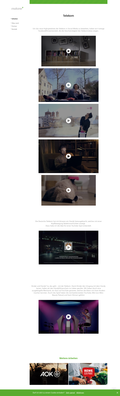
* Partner (14, 26)
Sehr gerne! (70, 393)
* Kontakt (14, 29)
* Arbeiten (14, 19)
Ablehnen (80, 393)
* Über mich (15, 23)
